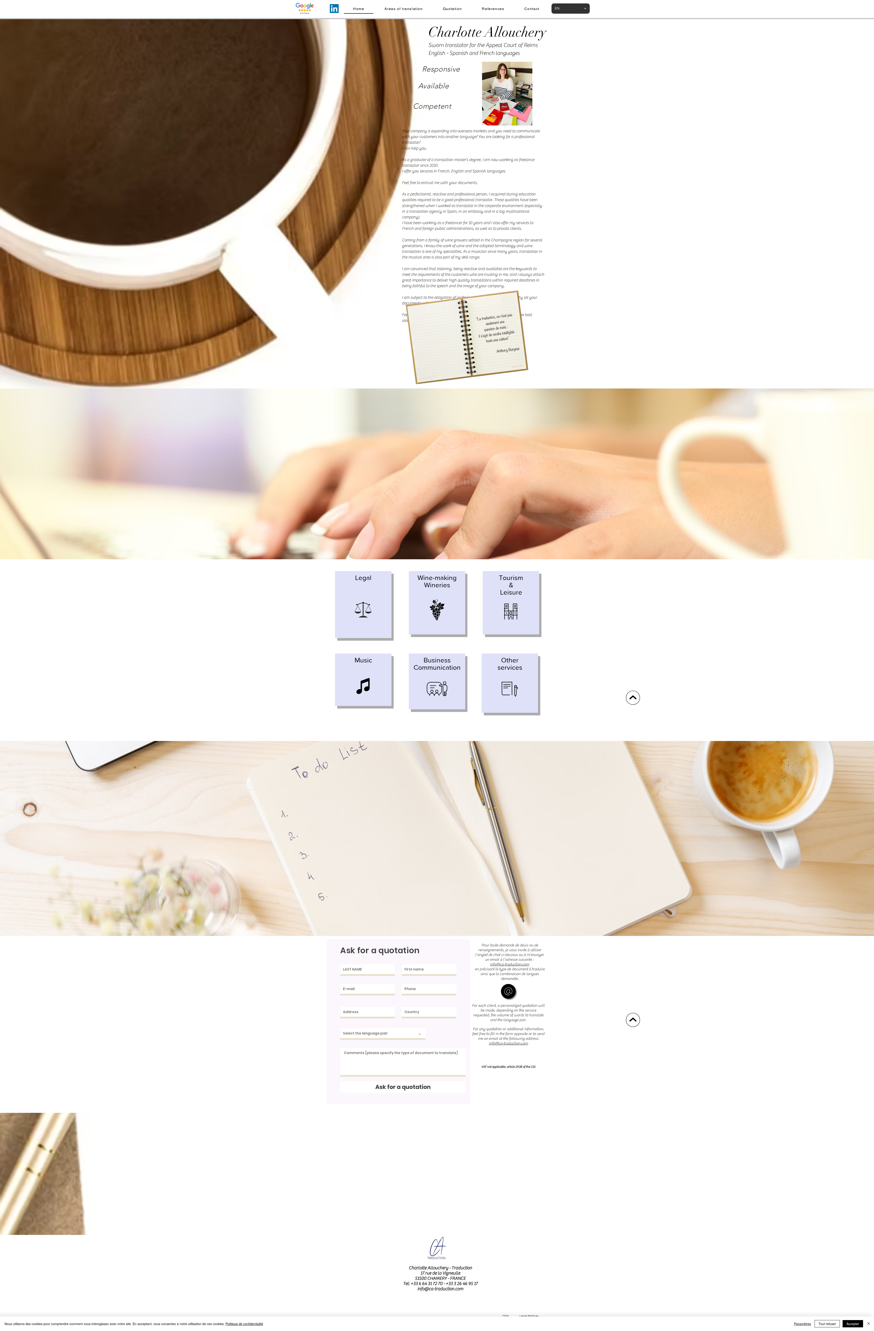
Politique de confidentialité (244, 1323)
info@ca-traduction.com (440, 1288)
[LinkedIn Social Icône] (334, 8)
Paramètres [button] (802, 1323)
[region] (363, 604)
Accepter (852, 1323)
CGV (505, 1316)
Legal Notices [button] (529, 1316)
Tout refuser (827, 1323)
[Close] (868, 1323)
